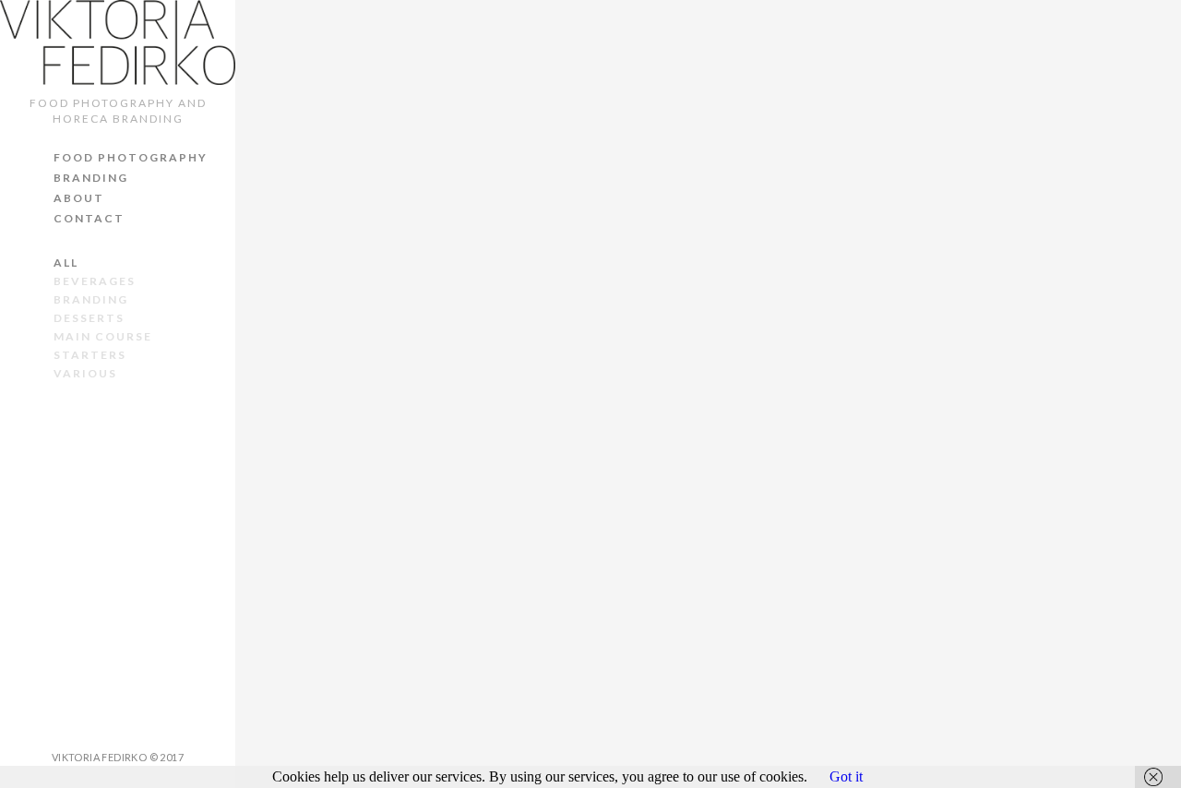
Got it (846, 776)
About (79, 198)
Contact (89, 218)
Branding (91, 178)
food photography (131, 157)
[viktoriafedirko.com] (117, 42)
